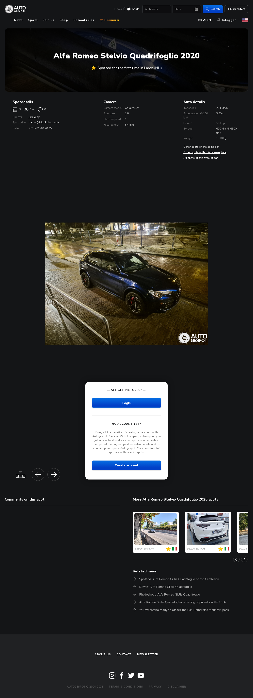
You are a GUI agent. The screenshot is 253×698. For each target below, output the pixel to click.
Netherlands (51, 122)
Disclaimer (176, 687)
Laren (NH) (35, 122)
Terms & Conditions (126, 687)
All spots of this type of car (200, 158)
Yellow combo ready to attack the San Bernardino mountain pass (184, 610)
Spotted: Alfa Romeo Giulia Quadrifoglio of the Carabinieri (179, 579)
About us (103, 654)
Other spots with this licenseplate (204, 152)
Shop (64, 20)
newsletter (147, 654)
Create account (126, 465)
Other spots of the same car (201, 147)
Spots (135, 9)
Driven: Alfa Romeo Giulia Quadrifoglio (165, 587)
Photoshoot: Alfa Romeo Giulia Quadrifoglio (169, 594)
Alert (207, 20)
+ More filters (236, 9)
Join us (48, 20)
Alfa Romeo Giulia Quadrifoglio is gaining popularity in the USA (182, 602)
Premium (111, 20)
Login (126, 403)
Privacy (155, 687)
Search (215, 9)
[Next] (244, 559)
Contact (124, 654)
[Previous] (236, 559)
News (118, 9)
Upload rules (84, 20)
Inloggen (229, 20)
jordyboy (34, 117)
